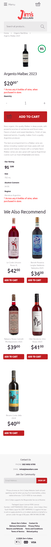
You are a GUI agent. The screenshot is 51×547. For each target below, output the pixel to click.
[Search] (43, 26)
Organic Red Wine (21, 33)
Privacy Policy (34, 526)
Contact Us (33, 523)
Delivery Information (17, 526)
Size (6, 174)
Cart (40, 4)
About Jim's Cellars (19, 523)
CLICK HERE (25, 495)
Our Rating (9, 162)
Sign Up (41, 480)
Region (8, 191)
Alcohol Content (12, 183)
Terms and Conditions (34, 529)
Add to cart (11, 280)
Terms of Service (17, 532)
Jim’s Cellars (28, 538)
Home (6, 33)
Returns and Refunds (14, 529)
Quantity (8, 96)
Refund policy (32, 532)
